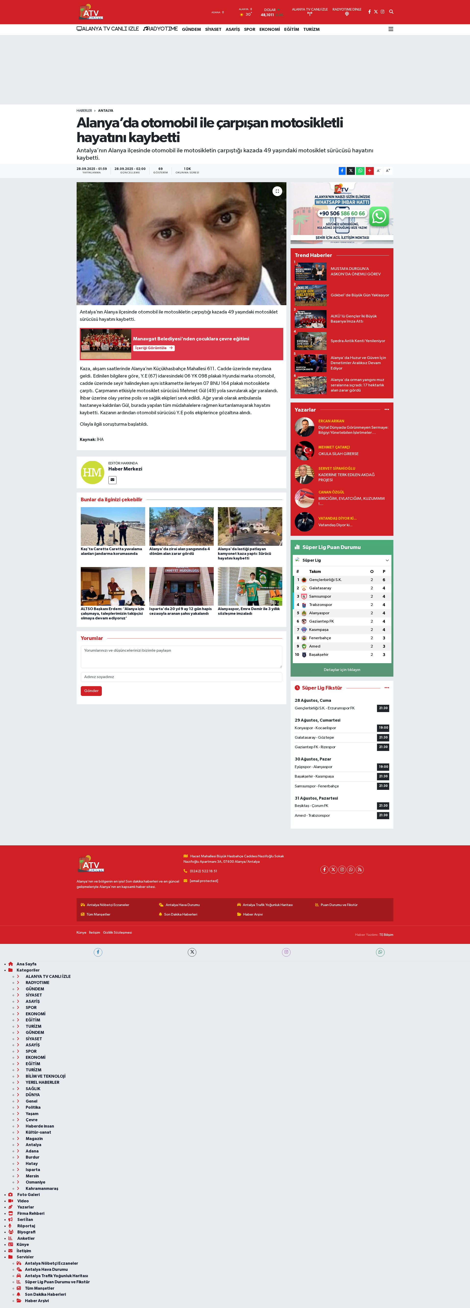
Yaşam (31, 1114)
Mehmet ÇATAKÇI (334, 447)
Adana (32, 1151)
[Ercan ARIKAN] (304, 427)
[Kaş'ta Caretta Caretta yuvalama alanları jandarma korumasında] (113, 526)
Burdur (32, 1157)
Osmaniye (35, 1182)
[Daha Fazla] (370, 171)
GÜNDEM (191, 29)
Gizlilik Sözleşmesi (117, 932)
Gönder (91, 691)
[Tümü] (387, 410)
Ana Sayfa (26, 964)
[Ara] (391, 12)
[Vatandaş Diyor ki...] (304, 522)
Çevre (31, 1120)
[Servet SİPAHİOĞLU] (304, 474)
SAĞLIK (32, 1089)
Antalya (105, 110)
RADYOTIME (162, 28)
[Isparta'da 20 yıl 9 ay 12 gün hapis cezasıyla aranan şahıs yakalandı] (181, 586)
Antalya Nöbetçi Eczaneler (108, 905)
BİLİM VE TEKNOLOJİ (45, 1076)
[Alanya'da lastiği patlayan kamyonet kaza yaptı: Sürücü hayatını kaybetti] (250, 526)
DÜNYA (32, 1095)
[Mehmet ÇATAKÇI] (304, 450)
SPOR (249, 29)
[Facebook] (324, 870)
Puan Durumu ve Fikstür (339, 905)
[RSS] (360, 870)
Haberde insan (39, 1126)
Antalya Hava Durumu (183, 905)
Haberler (84, 110)
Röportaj (26, 1226)
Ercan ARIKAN (331, 421)
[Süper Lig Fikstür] (387, 688)
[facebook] (98, 952)
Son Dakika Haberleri (180, 914)
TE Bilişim (386, 935)
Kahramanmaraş (41, 1188)
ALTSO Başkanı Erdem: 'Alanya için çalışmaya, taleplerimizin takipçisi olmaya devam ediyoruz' (112, 613)
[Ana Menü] (390, 29)
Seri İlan (25, 1220)
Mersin (32, 1176)
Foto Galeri (28, 1195)
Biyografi (26, 1232)
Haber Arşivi (253, 914)
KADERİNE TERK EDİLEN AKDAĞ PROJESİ (346, 477)
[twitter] (192, 952)
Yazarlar (25, 1207)
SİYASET (213, 29)
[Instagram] (342, 870)
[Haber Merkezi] (92, 472)
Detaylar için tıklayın (342, 670)
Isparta (32, 1170)
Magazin (34, 1139)
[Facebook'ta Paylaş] (342, 171)
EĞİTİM (291, 29)
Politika (33, 1107)
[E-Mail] (112, 480)
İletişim (94, 932)
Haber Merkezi (125, 469)
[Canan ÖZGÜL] (304, 498)
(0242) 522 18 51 (203, 871)
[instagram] (286, 952)
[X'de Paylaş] (351, 171)
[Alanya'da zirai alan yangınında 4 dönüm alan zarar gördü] (181, 526)
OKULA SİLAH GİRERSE (338, 454)
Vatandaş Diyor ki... (337, 518)
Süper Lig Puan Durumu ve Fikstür (57, 1282)
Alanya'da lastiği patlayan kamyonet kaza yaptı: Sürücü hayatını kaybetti (244, 553)
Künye (81, 932)
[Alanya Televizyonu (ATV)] (91, 12)
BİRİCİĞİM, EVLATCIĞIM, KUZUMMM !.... (351, 501)
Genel (31, 1101)
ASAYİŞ (233, 29)
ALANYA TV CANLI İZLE (110, 28)
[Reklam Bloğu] (342, 213)
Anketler (26, 1238)
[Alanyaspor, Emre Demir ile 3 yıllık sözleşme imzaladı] (250, 586)
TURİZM (311, 29)
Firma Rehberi (30, 1213)
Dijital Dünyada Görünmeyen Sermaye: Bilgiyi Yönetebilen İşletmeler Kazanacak (353, 430)
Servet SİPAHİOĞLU (336, 468)
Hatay (31, 1164)
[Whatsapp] (351, 870)
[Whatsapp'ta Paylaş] (360, 171)
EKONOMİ (269, 29)
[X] (333, 870)
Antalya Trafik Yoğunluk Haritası (268, 905)
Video (23, 1201)
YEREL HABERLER (42, 1082)
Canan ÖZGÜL (331, 492)
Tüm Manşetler (98, 914)
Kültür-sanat (38, 1132)
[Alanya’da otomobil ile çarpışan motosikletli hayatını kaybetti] (181, 243)
